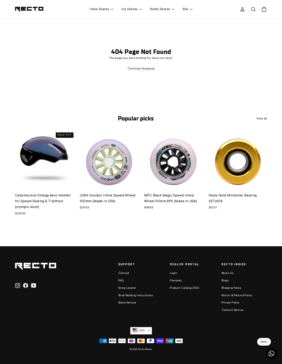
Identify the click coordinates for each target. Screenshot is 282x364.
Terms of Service (232, 310)
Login (173, 273)
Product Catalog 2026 (184, 288)
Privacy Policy (230, 302)
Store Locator (127, 288)
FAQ (121, 280)
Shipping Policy (231, 288)
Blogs (225, 280)
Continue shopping (141, 68)
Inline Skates (100, 9)
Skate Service (127, 302)
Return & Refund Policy (237, 295)
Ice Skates (130, 9)
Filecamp (175, 280)
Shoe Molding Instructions (135, 295)
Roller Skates (160, 9)
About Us (227, 273)
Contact (123, 273)
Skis (185, 9)
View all (262, 118)
